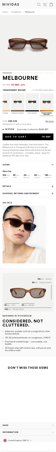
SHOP (6, 425)
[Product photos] (28, 44)
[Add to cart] (23, 402)
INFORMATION (10, 432)
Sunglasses (16, 12)
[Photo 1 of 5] (28, 43)
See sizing (50, 121)
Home (5, 12)
